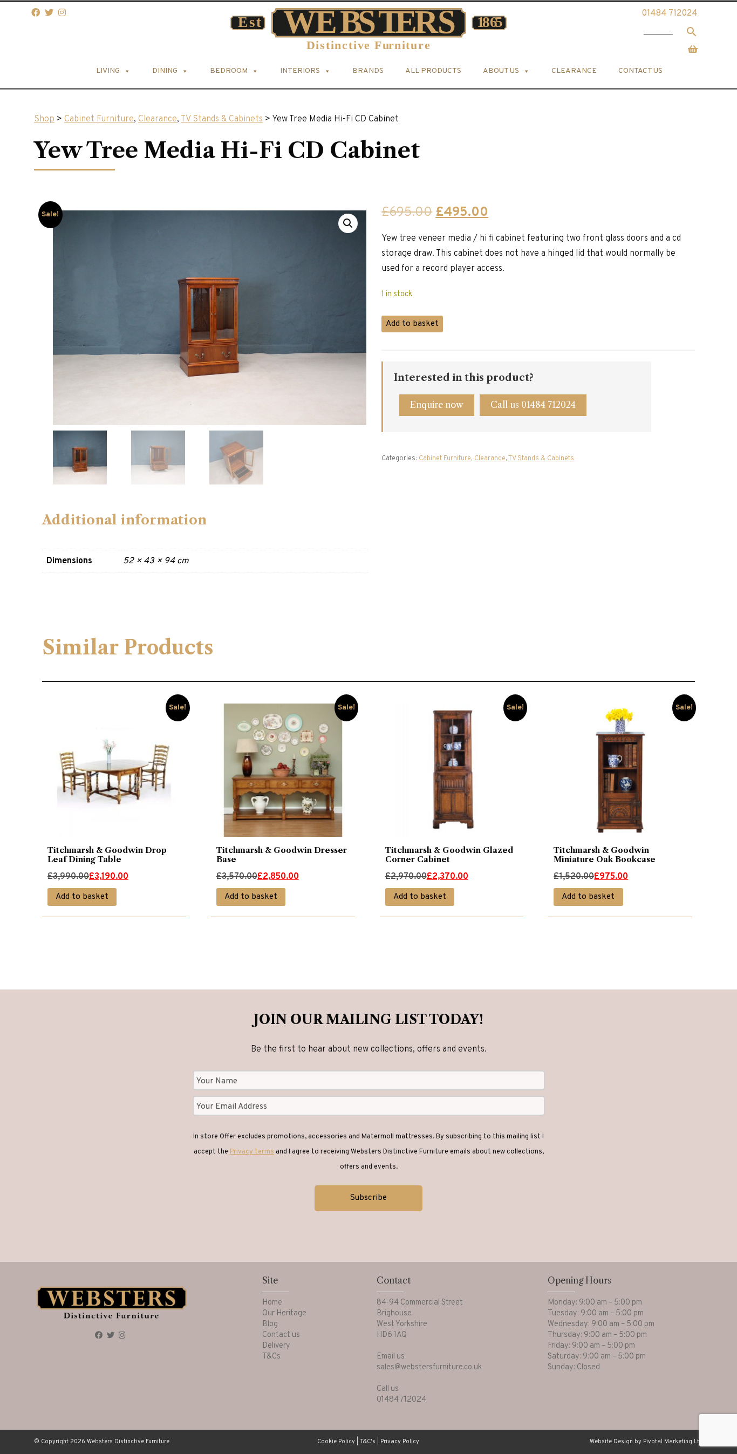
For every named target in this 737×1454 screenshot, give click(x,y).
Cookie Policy (336, 1441)
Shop (44, 119)
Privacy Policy (399, 1441)
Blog (270, 1324)
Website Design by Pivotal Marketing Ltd (646, 1441)
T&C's (368, 1441)
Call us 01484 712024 (533, 404)
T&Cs (271, 1356)
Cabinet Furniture (99, 119)
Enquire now (436, 404)
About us (501, 71)
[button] (348, 223)
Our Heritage (284, 1313)
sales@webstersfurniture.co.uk (429, 1367)
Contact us (640, 71)
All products (433, 71)
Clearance (574, 71)
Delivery (276, 1346)
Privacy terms (252, 1152)
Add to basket (412, 324)
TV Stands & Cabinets (222, 119)
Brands (368, 71)
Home (272, 1303)
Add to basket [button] (82, 897)
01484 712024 (670, 13)
